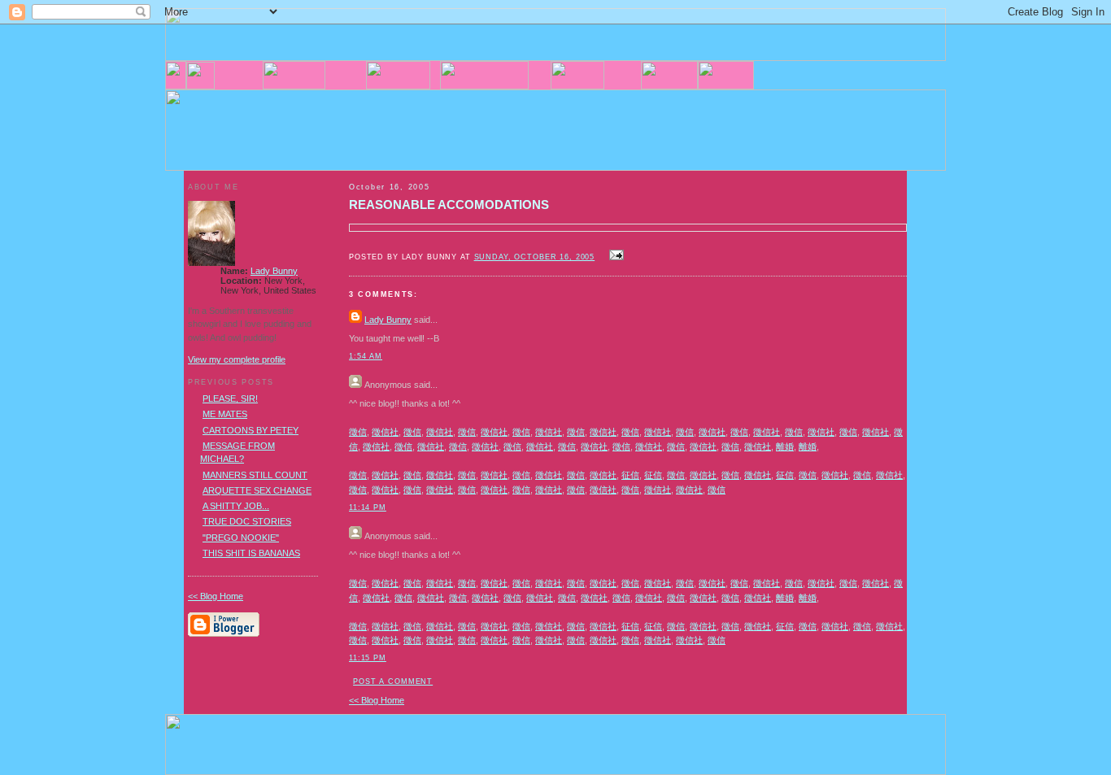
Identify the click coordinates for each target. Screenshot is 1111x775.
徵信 (358, 432)
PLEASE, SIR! (230, 398)
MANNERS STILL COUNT (255, 475)
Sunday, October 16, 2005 (534, 257)
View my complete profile (236, 359)
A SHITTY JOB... (236, 506)
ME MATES (225, 414)
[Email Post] (614, 256)
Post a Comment (393, 681)
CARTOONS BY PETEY (250, 430)
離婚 (785, 446)
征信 (630, 475)
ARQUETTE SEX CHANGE (257, 490)
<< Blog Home (376, 700)
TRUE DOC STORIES (247, 521)
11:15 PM (367, 658)
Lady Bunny (388, 319)
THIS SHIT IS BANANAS (251, 553)
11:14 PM (367, 507)
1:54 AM (365, 356)
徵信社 (385, 432)
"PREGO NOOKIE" (241, 537)
